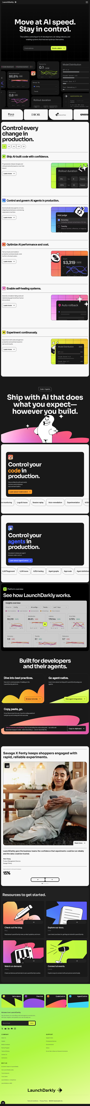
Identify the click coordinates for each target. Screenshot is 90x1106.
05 (23, 146)
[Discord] (12, 1029)
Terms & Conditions (32, 1101)
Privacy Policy (44, 1101)
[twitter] (2, 1029)
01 (4, 146)
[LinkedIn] (8, 1029)
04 (19, 146)
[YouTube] (5, 1029)
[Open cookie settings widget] (3, 1103)
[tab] (42, 883)
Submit (32, 1023)
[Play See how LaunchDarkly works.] (45, 624)
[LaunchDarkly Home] (11, 2)
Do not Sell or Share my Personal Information (57, 1051)
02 (9, 146)
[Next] (52, 879)
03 (14, 146)
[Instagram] (15, 1029)
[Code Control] (33, 73)
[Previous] (38, 879)
